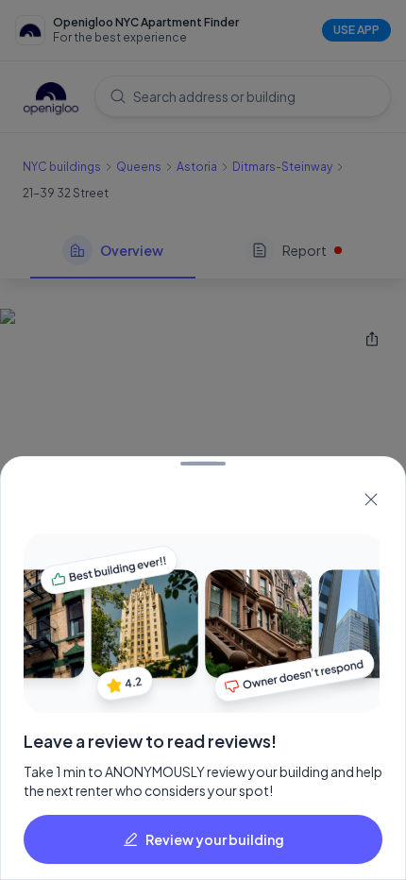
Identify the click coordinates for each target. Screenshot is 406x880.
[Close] (371, 499)
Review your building (214, 839)
